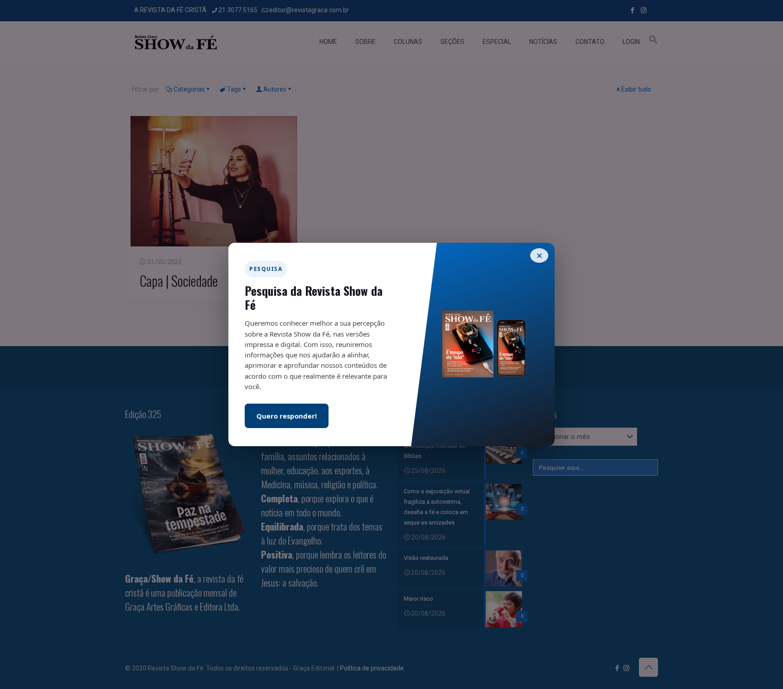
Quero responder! (286, 415)
